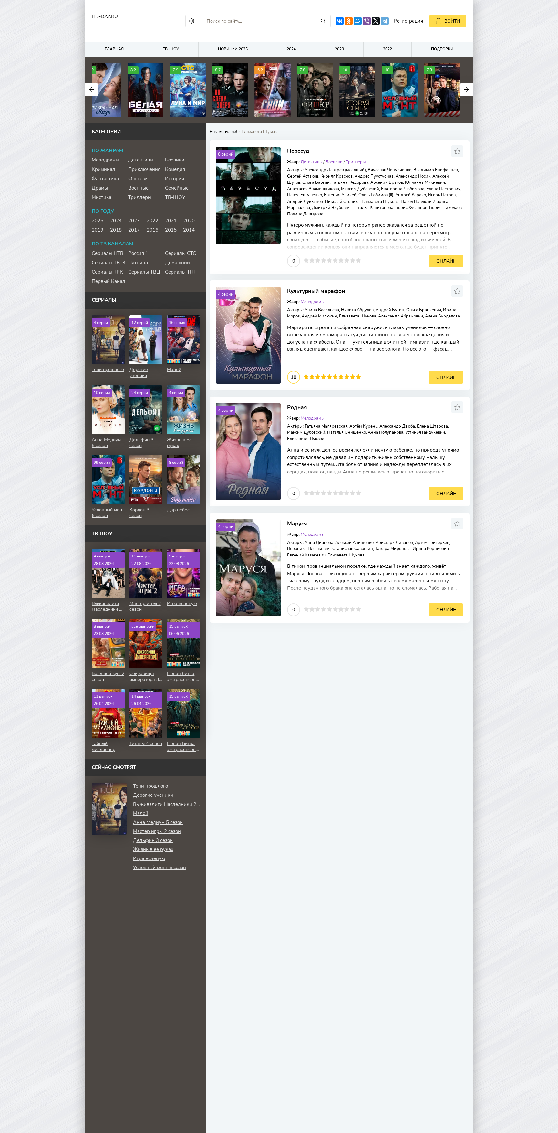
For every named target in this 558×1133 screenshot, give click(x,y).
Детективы (311, 162)
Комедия (175, 169)
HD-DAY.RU (105, 16)
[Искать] (323, 21)
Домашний (177, 262)
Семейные (177, 188)
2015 (171, 230)
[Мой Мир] (358, 21)
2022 (387, 49)
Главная (114, 49)
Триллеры (356, 162)
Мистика (101, 197)
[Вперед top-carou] (466, 89)
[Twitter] (376, 21)
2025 (97, 220)
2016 (152, 230)
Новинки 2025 (233, 49)
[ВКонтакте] (340, 21)
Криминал (103, 169)
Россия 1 (138, 253)
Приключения (144, 169)
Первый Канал (108, 281)
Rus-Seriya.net (224, 132)
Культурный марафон (316, 291)
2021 (171, 220)
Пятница (138, 262)
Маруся (297, 523)
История (174, 178)
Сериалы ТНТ (180, 272)
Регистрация (408, 21)
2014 (189, 230)
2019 (97, 230)
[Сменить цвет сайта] (191, 21)
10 (358, 260)
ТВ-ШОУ (171, 49)
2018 (116, 230)
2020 (189, 220)
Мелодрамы (105, 160)
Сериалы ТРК (107, 272)
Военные (138, 188)
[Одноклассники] (349, 21)
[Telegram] (385, 21)
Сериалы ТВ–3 (108, 262)
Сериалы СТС (180, 253)
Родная (297, 407)
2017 (134, 230)
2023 (339, 49)
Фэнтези (138, 178)
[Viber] (367, 21)
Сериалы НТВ (107, 253)
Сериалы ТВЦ (144, 272)
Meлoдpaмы (312, 302)
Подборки (442, 49)
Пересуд (298, 151)
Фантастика (105, 178)
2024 (291, 49)
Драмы (100, 188)
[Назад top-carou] (91, 89)
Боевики (334, 162)
